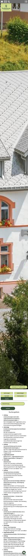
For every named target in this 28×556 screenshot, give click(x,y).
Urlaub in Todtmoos (18, 387)
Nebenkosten (7, 462)
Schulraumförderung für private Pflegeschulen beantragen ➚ (12, 447)
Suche (7, 399)
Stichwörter (20, 396)
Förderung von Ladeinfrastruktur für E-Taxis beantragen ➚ (14, 512)
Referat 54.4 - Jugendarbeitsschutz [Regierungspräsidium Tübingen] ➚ (14, 457)
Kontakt (7, 396)
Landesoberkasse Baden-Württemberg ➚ (15, 534)
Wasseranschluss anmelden (11, 472)
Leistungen (7, 393)
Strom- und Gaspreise (10, 527)
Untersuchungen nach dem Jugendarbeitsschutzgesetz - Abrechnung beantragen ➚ (12, 418)
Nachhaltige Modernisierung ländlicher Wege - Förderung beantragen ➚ (14, 538)
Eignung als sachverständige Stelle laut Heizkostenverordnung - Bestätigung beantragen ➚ (14, 482)
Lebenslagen (20, 393)
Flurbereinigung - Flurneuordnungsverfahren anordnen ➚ (15, 552)
